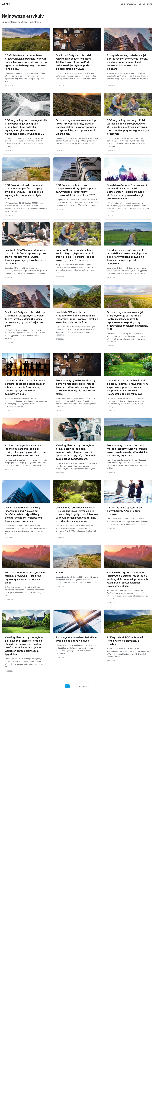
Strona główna (145, 4)
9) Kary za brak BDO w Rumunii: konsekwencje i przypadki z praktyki (125, 641)
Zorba (6, 4)
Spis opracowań (128, 4)
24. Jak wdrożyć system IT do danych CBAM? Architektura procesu (124, 511)
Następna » (82, 686)
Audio (59, 572)
